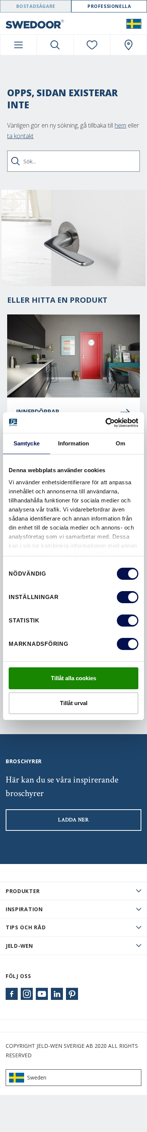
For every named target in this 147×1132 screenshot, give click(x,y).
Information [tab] (73, 443)
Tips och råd (26, 927)
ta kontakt (20, 136)
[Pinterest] (72, 994)
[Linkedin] (57, 994)
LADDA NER (73, 819)
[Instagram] (27, 994)
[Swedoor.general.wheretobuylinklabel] (128, 44)
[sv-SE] (133, 23)
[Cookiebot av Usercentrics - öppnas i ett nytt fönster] (105, 423)
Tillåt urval (73, 703)
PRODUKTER (23, 891)
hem (120, 125)
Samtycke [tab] (27, 443)
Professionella (109, 6)
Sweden (36, 1077)
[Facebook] (12, 994)
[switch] (127, 597)
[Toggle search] (55, 44)
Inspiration (24, 909)
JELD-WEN (19, 945)
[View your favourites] (92, 44)
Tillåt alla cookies (73, 678)
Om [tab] (120, 443)
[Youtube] (42, 994)
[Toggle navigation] (18, 44)
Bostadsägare (35, 6)
